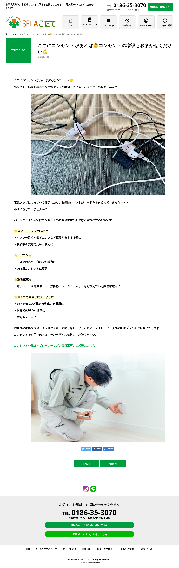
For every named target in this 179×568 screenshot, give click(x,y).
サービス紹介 (108, 25)
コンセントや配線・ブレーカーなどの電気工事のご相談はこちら (54, 345)
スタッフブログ (146, 25)
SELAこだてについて (89, 25)
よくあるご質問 (165, 25)
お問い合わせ (146, 549)
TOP (71, 25)
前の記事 (86, 464)
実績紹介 (127, 25)
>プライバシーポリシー (89, 562)
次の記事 (113, 464)
